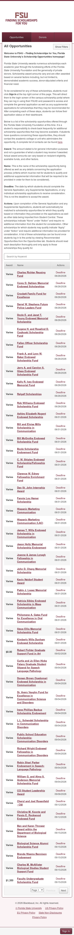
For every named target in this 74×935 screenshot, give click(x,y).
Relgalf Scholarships (29, 394)
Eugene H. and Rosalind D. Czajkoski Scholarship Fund (33, 332)
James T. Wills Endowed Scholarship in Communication (31, 533)
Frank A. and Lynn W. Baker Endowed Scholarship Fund (29, 357)
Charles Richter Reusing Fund (31, 274)
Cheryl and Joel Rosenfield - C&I (33, 802)
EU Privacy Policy (26, 912)
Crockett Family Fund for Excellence (31, 295)
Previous (50, 890)
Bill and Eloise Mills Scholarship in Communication (29, 427)
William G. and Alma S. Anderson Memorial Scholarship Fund (31, 780)
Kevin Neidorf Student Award (30, 581)
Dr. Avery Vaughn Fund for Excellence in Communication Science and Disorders (32, 697)
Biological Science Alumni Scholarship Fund (32, 844)
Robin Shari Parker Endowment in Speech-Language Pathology (30, 766)
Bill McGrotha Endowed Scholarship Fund (31, 439)
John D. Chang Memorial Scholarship (31, 570)
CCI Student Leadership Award (31, 792)
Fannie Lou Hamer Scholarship (28, 499)
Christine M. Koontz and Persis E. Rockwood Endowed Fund (31, 815)
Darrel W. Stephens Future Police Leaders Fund (32, 305)
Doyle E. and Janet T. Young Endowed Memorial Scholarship (32, 318)
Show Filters (61, 46)
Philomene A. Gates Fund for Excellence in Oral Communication (32, 618)
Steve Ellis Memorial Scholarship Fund (29, 630)
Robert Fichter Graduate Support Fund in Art (31, 651)
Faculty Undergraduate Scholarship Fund (30, 880)
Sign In (66, 931)
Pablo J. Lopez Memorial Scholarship (31, 591)
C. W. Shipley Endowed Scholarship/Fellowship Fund (31, 463)
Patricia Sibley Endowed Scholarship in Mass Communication (31, 604)
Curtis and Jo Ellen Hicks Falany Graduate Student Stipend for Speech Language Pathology (32, 666)
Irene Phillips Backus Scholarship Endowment (31, 711)
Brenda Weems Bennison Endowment (32, 855)
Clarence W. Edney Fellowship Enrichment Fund (30, 477)
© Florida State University (29, 908)
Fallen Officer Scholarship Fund (32, 344)
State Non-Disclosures (50, 912)
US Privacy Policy (54, 908)
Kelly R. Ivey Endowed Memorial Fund (30, 383)
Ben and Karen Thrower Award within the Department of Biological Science (31, 831)
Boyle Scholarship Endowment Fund (28, 450)
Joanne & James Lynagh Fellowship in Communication (31, 558)
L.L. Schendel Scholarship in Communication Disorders (32, 723)
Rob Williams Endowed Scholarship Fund (31, 404)
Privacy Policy (39, 917)
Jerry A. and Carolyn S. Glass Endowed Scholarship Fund (30, 371)
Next (63, 890)
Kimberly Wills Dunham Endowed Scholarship (31, 641)
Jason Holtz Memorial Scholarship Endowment (31, 545)
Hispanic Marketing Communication (28, 510)
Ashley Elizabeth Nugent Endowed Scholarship (31, 415)
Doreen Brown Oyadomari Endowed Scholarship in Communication (32, 681)
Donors (42, 37)
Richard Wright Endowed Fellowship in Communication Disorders (32, 752)
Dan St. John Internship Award (31, 489)
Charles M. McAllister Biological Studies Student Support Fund (33, 868)
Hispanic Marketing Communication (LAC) (30, 521)
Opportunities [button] (17, 37)
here (60, 141)
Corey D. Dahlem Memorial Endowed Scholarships (33, 284)
